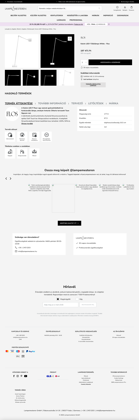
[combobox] (70, 8)
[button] (13, 78)
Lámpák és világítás (10, 29)
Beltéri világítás (21, 29)
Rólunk (86, 376)
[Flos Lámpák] (91, 37)
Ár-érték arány (20, 398)
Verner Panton (20, 396)
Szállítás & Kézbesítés (85, 335)
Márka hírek (118, 380)
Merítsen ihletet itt (68, 223)
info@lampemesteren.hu (27, 251)
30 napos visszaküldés (118, 337)
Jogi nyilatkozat (86, 378)
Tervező (77, 103)
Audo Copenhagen (20, 394)
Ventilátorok (56, 15)
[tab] (20, 103)
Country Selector (86, 384)
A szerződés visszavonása (85, 341)
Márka (113, 103)
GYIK (20, 339)
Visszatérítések (86, 339)
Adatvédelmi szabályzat (86, 382)
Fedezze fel (78, 24)
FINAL (96, 24)
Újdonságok (123, 15)
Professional (76, 20)
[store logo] (15, 8)
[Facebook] (14, 376)
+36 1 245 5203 (24, 247)
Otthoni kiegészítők (20, 400)
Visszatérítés (86, 337)
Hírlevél (118, 335)
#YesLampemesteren (119, 376)
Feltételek (86, 380)
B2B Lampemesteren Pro (118, 382)
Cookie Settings (118, 378)
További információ (52, 103)
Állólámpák (30, 29)
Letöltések (96, 103)
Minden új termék (20, 402)
